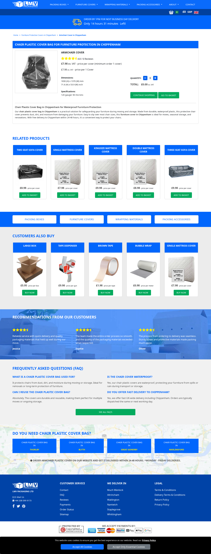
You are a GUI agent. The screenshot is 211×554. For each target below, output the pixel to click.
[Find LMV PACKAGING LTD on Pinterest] (23, 506)
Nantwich (112, 504)
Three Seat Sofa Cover (181, 149)
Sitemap (64, 514)
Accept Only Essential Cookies (129, 546)
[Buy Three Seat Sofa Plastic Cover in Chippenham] (181, 171)
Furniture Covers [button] (86, 4)
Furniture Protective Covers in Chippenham (39, 35)
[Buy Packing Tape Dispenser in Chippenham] (67, 268)
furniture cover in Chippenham (136, 114)
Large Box (29, 245)
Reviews (64, 499)
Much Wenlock (115, 490)
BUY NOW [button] (29, 292)
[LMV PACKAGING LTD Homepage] (25, 4)
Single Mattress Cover (67, 149)
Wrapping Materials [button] (116, 4)
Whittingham (114, 514)
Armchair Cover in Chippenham (72, 35)
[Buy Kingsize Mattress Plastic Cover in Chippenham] (105, 171)
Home (15, 35)
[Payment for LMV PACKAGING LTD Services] (119, 528)
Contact (190, 4)
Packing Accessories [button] (148, 4)
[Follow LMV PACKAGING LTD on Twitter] (18, 506)
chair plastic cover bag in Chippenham (38, 111)
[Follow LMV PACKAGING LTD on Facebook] (13, 506)
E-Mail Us (19, 497)
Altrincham (113, 494)
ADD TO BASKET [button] (29, 195)
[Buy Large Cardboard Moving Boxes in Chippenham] (29, 268)
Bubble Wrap (143, 245)
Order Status (67, 509)
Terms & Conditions (165, 490)
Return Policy (162, 499)
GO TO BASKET (168, 95)
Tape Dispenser (67, 245)
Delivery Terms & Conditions (170, 494)
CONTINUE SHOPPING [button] (144, 95)
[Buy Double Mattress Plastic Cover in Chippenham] (143, 171)
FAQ (62, 494)
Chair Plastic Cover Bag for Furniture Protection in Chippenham (68, 44)
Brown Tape (105, 245)
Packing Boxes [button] (58, 4)
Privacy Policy (149, 540)
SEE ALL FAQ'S (105, 412)
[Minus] (145, 78)
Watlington (113, 499)
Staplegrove (113, 509)
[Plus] (155, 78)
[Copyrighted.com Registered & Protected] (73, 528)
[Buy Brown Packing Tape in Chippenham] (105, 268)
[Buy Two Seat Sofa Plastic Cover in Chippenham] (29, 171)
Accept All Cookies (82, 546)
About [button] (173, 4)
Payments (65, 504)
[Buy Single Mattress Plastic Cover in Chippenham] (67, 171)
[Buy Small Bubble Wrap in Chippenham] (143, 268)
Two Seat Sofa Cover (30, 149)
